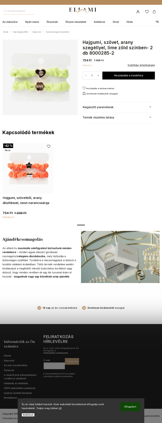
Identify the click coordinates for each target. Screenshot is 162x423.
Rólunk (7, 355)
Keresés (5, 11)
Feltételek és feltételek (16, 383)
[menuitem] (12, 22)
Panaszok (9, 370)
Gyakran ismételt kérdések (18, 393)
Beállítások (28, 415)
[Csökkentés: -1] (86, 75)
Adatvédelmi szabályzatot (55, 353)
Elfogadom (130, 406)
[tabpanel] (28, 182)
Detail (28, 169)
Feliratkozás (72, 361)
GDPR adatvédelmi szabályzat (19, 388)
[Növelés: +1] (98, 75)
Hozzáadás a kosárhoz (128, 75)
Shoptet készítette (151, 416)
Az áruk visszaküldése (15, 365)
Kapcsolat (9, 360)
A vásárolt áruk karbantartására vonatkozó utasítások (20, 377)
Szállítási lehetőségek (141, 65)
